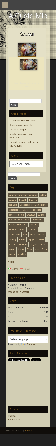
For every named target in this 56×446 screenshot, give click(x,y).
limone (22, 229)
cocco (12, 215)
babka (43, 195)
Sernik (21, 249)
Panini (22, 239)
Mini (25, 234)
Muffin (41, 234)
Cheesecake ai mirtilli (20, 125)
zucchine (22, 254)
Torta (44, 249)
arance (12, 195)
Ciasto (26, 210)
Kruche (12, 229)
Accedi (11, 261)
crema (21, 215)
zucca (12, 254)
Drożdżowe (37, 220)
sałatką (43, 244)
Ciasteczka (14, 210)
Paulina (12, 416)
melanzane (14, 234)
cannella (13, 205)
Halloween (22, 224)
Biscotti (22, 200)
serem (12, 249)
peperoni (23, 244)
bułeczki (33, 200)
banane (12, 200)
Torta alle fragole (18, 129)
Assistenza (14, 419)
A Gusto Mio (28, 16)
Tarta (29, 249)
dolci (27, 220)
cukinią (41, 215)
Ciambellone (40, 205)
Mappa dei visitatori (18, 291)
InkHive (29, 430)
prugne (33, 244)
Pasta (41, 239)
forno (11, 224)
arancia (22, 195)
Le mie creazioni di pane (22, 120)
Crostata (31, 215)
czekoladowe (15, 220)
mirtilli (32, 234)
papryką (32, 239)
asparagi (33, 195)
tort (37, 249)
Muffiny (12, 239)
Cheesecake (26, 205)
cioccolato (36, 210)
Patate (12, 244)
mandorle (32, 229)
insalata (34, 224)
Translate (31, 344)
